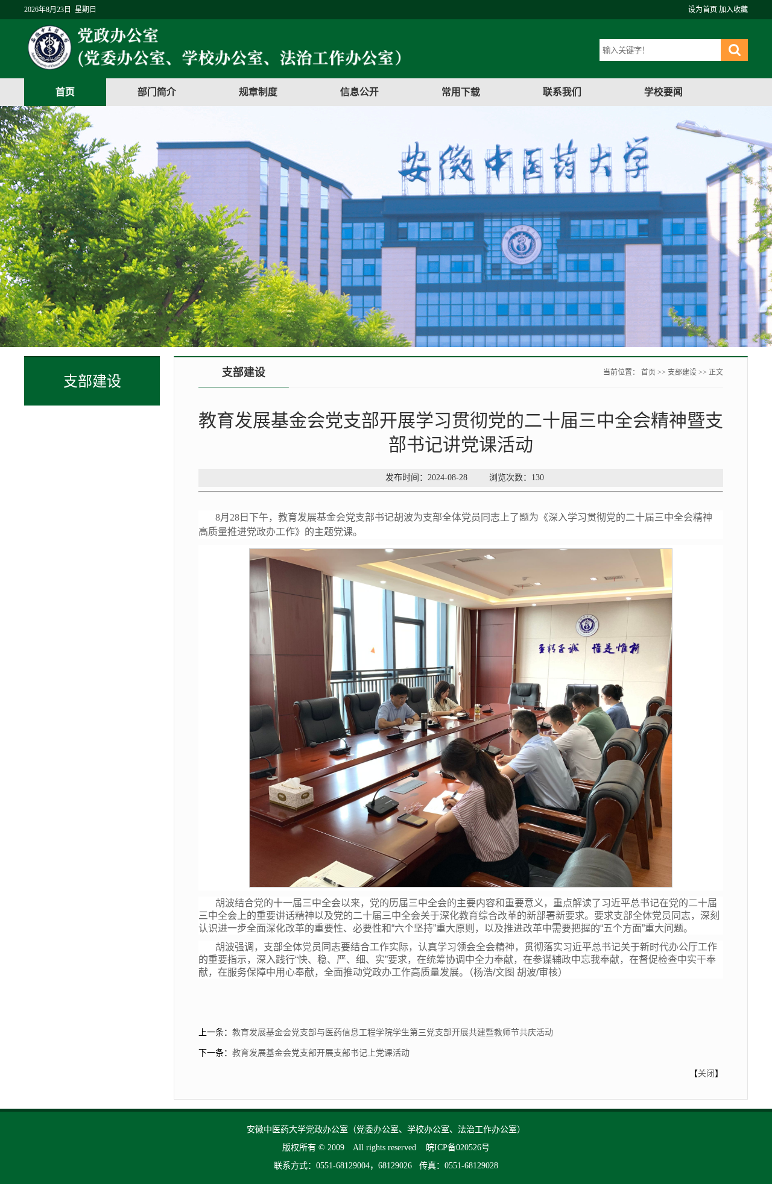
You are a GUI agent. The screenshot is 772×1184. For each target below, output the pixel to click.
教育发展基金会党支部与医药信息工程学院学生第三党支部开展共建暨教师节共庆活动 (392, 1032)
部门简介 (157, 92)
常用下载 (460, 92)
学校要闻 (663, 92)
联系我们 (562, 92)
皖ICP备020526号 (458, 1147)
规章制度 (258, 92)
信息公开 (359, 92)
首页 (65, 92)
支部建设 (682, 372)
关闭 (706, 1073)
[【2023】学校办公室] (272, 70)
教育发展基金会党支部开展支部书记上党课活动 (321, 1052)
